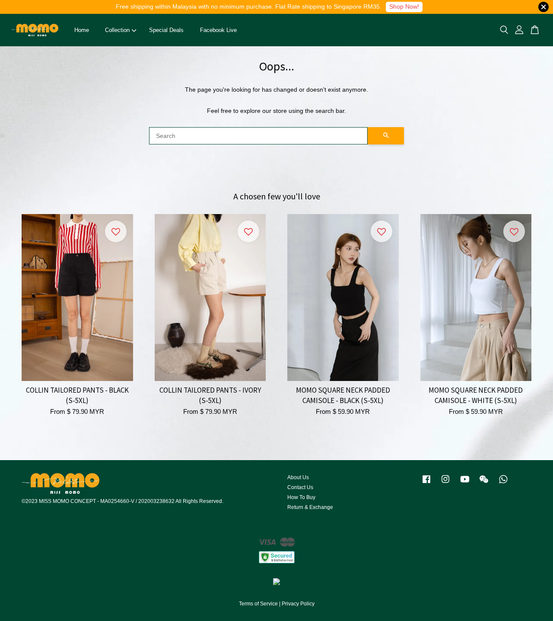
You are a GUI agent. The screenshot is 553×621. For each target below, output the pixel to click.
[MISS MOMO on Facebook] (426, 483)
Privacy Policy (298, 604)
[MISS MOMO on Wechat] (484, 483)
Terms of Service (258, 604)
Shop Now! (404, 6)
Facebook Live (218, 30)
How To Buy (301, 497)
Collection (117, 30)
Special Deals (166, 30)
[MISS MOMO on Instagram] (445, 483)
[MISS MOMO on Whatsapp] (503, 483)
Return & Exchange (310, 507)
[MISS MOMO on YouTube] (465, 483)
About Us (298, 477)
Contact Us (300, 487)
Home (81, 30)
